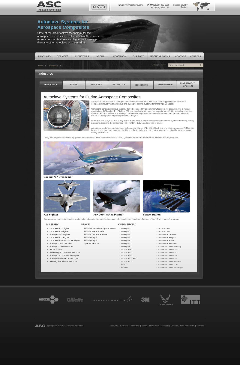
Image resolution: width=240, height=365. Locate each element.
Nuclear (97, 85)
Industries (82, 56)
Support (139, 56)
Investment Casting (188, 85)
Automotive (165, 85)
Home (40, 65)
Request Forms (160, 56)
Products (44, 56)
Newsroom (119, 56)
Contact (180, 56)
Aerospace (51, 85)
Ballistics (119, 85)
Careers (196, 56)
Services (62, 56)
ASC (49, 6)
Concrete (142, 85)
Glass (74, 85)
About (100, 56)
